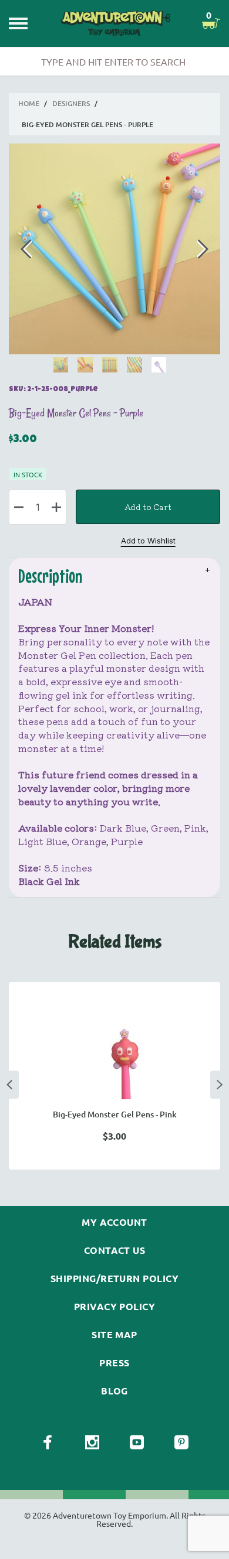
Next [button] (219, 1085)
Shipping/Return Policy (114, 1278)
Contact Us (115, 1250)
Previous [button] (9, 1085)
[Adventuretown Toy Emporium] (115, 24)
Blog (114, 1391)
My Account (114, 1222)
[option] (114, 1076)
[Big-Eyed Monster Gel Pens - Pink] (114, 1057)
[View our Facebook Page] (48, 1442)
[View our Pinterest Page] (181, 1442)
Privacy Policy (115, 1306)
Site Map (114, 1334)
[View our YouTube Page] (137, 1442)
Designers (71, 103)
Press (114, 1362)
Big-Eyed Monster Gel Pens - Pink (115, 1114)
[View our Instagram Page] (92, 1442)
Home (28, 103)
